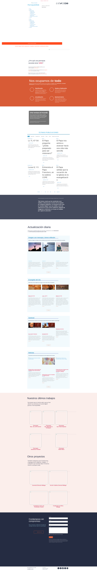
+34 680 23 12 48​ (30, 569)
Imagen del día (32, 11)
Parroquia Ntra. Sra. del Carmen (35, 426)
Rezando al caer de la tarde (34, 16)
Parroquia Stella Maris (61, 449)
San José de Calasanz (32, 334)
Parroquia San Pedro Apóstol (61, 426)
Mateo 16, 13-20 (59, 296)
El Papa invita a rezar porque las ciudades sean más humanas (34, 370)
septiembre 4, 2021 (59, 153)
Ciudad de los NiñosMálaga (58, 506)
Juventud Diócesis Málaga (39, 485)
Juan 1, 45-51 (44, 296)
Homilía (50, 136)
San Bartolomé (45, 334)
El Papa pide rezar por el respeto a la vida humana (48, 375)
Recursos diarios (31, 10)
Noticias (47, 136)
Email (49, 523)
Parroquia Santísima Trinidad (35, 449)
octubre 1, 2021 (45, 155)
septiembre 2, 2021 (45, 179)
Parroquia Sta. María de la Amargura (48, 426)
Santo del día (32, 13)
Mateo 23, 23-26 (31, 296)
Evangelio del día (32, 12)
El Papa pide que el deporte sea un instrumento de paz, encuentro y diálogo (62, 370)
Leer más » (29, 268)
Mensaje (50, 526)
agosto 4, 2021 (59, 182)
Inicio (30, 8)
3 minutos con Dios (32, 14)
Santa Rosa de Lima (60, 329)
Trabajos (30, 9)
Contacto (30, 17)
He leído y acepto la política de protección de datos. (56, 534)
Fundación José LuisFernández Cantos (39, 506)
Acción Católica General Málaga (58, 485)
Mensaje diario (32, 15)
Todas (28, 136)
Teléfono (50, 520)
